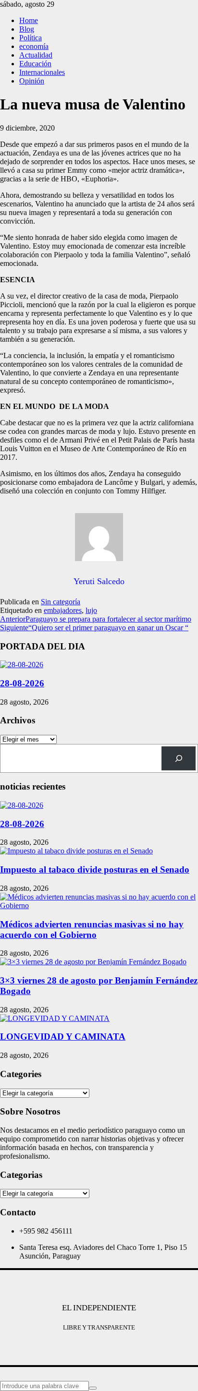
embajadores (63, 610)
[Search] (178, 758)
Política (30, 38)
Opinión (31, 81)
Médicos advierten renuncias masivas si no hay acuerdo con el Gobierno (92, 929)
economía (34, 46)
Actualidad (35, 55)
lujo (91, 610)
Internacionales (42, 72)
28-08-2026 (22, 683)
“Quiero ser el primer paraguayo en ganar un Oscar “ (94, 628)
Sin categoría (60, 602)
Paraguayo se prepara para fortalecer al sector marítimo (95, 619)
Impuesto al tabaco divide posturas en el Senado (94, 869)
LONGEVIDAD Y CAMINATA (62, 1036)
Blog (26, 29)
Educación (35, 64)
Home (28, 20)
